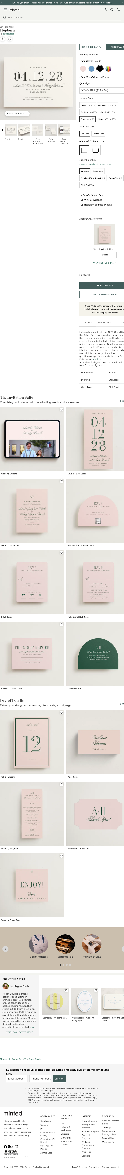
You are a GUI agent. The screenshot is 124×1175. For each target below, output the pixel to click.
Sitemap (105, 1167)
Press (42, 1128)
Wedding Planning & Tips (110, 1122)
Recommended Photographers (109, 1133)
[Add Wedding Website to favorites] (61, 409)
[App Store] (18, 1151)
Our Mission (45, 1120)
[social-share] (2, 39)
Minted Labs (46, 1152)
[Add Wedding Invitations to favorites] (61, 481)
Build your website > (102, 2)
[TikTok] (13, 1146)
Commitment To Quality (47, 1134)
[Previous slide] (2, 130)
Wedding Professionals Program (88, 1144)
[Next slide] (74, 130)
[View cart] (118, 9)
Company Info (47, 1116)
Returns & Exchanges (66, 1128)
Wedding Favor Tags (10, 920)
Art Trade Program (90, 1131)
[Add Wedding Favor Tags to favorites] (61, 856)
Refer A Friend (108, 1138)
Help (63, 1123)
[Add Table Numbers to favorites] (61, 712)
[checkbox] (105, 255)
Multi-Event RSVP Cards (78, 617)
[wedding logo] (15, 9)
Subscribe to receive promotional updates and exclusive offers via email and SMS (57, 1071)
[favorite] (9, 39)
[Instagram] (16, 1146)
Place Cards (73, 777)
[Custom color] (108, 68)
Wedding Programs (10, 848)
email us (97, 359)
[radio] (87, 105)
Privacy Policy (94, 1167)
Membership (108, 1142)
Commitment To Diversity (47, 1141)
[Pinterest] (9, 1146)
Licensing (86, 1155)
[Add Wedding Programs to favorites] (61, 784)
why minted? (105, 323)
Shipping (65, 1133)
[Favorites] (111, 9)
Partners (86, 1116)
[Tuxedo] (100, 68)
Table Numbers (8, 777)
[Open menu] (5, 9)
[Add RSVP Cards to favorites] (61, 553)
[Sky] (91, 68)
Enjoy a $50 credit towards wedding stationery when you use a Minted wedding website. (52, 2)
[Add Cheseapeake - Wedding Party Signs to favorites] (96, 990)
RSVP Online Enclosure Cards (81, 545)
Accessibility (115, 1167)
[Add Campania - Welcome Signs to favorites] (66, 990)
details (88, 323)
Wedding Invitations (10, 545)
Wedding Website (9, 474)
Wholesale (86, 1151)
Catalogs (106, 1127)
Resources (108, 1116)
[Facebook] (5, 1146)
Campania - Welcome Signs (55, 1018)
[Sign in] (105, 9)
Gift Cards (66, 1137)
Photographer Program (88, 1126)
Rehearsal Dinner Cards (11, 688)
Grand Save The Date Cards (26, 1059)
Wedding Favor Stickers (78, 848)
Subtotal (84, 274)
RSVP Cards (6, 617)
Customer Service (66, 1117)
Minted (3, 1059)
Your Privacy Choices (66, 1143)
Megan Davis (8, 33)
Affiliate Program (89, 1120)
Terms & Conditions (79, 1167)
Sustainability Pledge (46, 1147)
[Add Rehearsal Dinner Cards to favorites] (61, 624)
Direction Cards (75, 688)
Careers (44, 1124)
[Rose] (83, 68)
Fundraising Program (87, 1137)
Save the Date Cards (77, 474)
